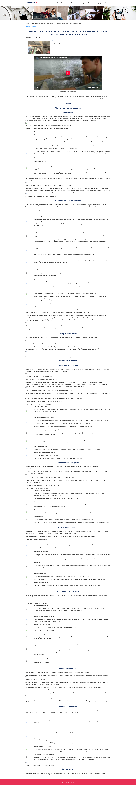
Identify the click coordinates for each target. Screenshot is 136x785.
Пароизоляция (65, 3)
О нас (58, 3)
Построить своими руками (79, 3)
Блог (32, 23)
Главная (27, 23)
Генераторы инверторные (95, 3)
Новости (107, 3)
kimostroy (32, 3)
